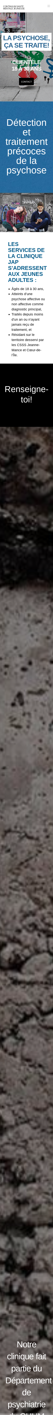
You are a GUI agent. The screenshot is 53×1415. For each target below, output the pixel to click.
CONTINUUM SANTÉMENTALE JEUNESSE (14, 7)
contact (26, 81)
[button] (48, 6)
